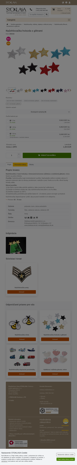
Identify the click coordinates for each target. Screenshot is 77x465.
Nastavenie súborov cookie (66, 454)
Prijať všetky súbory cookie (66, 459)
